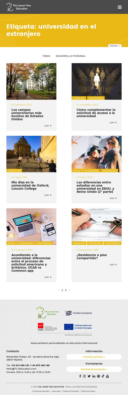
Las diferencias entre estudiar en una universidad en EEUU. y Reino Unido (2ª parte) (95, 187)
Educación (14, 170)
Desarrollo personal (71, 56)
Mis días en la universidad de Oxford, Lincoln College (30, 185)
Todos (46, 56)
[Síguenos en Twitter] (89, 376)
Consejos (79, 98)
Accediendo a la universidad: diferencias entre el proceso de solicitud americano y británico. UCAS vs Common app (30, 262)
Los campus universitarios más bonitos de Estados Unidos (27, 114)
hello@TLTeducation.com (21, 368)
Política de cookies (88, 391)
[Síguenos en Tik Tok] (103, 375)
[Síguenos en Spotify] (98, 376)
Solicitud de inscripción (93, 369)
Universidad (96, 98)
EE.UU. (77, 170)
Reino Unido (91, 170)
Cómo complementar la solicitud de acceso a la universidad (96, 113)
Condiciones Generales (40, 391)
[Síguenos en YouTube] (107, 376)
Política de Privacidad (71, 391)
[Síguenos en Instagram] (84, 376)
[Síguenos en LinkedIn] (93, 376)
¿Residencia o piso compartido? (92, 256)
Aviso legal (56, 391)
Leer (46, 125)
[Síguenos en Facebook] (80, 376)
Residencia (95, 243)
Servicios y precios (93, 356)
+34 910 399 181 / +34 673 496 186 (30, 365)
